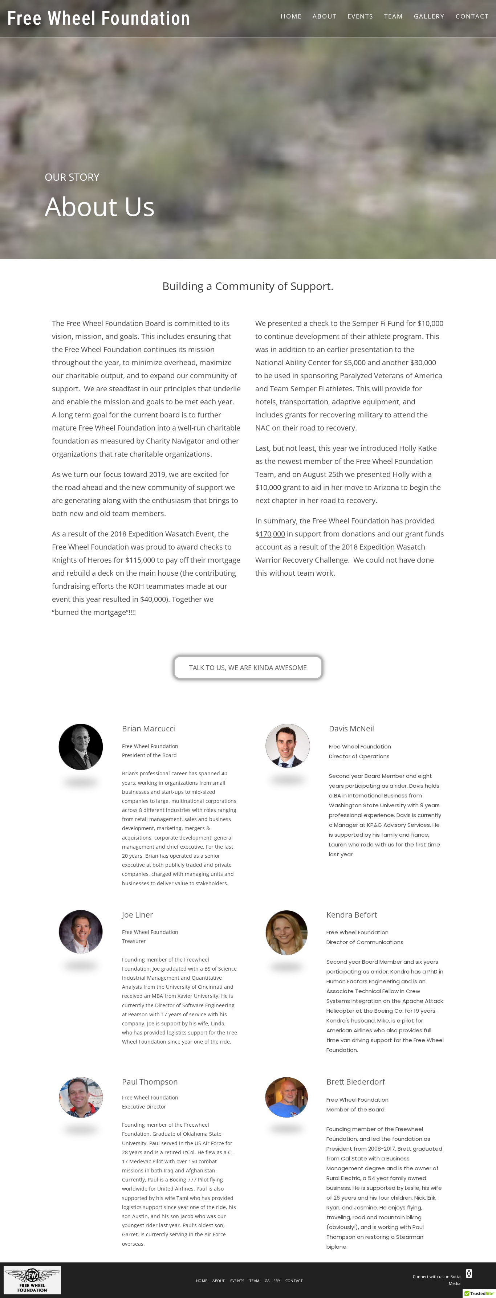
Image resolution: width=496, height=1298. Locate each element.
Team (254, 1280)
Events (237, 1280)
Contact (294, 1280)
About (218, 1280)
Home (201, 1280)
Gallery (272, 1280)
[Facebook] (469, 1273)
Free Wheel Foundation (99, 18)
